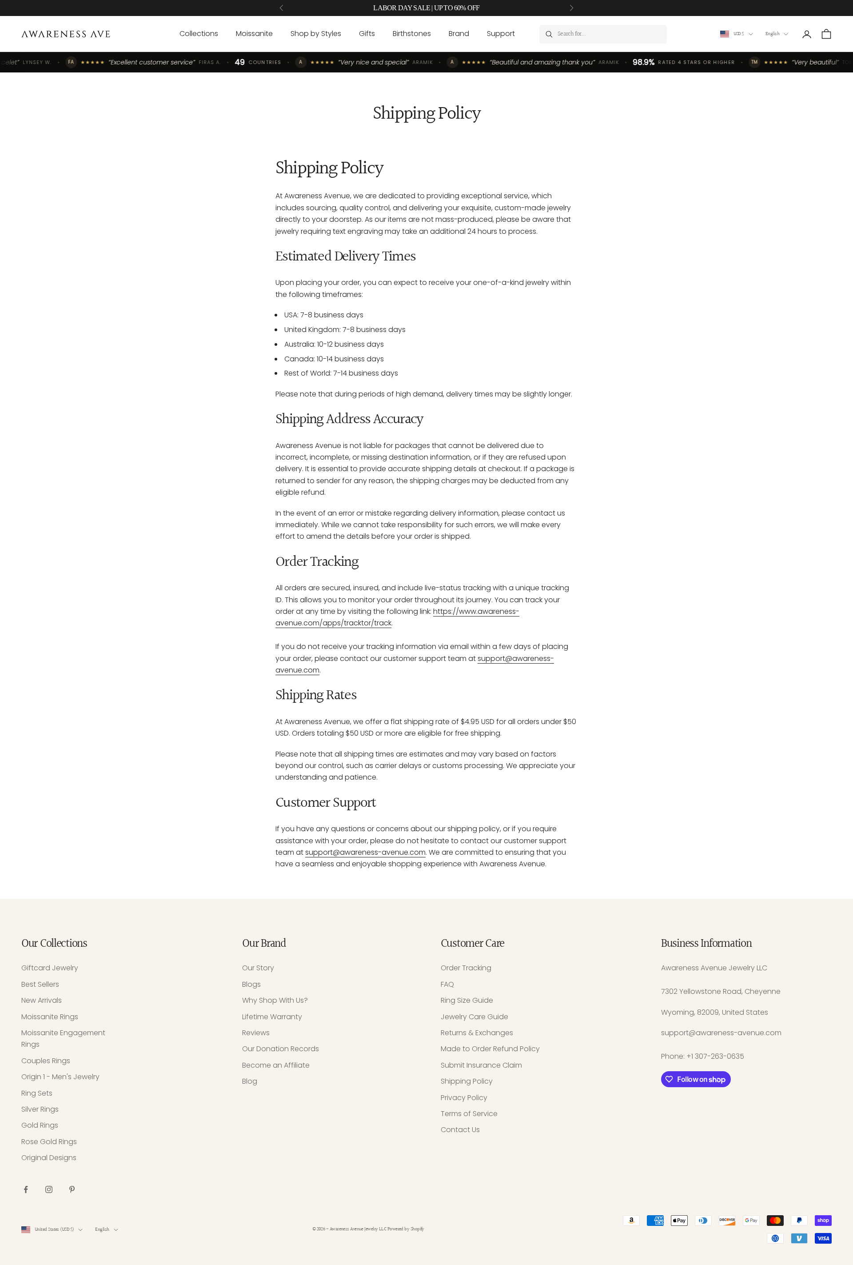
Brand (459, 33)
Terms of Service (469, 1114)
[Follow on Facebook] (25, 1189)
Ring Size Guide (467, 1000)
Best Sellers (40, 984)
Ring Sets (36, 1093)
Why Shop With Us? (275, 1000)
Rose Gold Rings (49, 1142)
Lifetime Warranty (272, 1017)
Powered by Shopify (405, 1229)
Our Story (258, 968)
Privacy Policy (464, 1098)
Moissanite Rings (49, 1017)
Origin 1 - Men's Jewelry (60, 1077)
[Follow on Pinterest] (72, 1189)
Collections (198, 33)
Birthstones (412, 33)
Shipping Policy (467, 1081)
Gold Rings (39, 1125)
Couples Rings (45, 1061)
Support (501, 33)
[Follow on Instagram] (48, 1189)
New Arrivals (41, 1000)
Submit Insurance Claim (481, 1065)
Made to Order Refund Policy (490, 1049)
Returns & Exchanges (477, 1033)
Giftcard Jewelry (49, 968)
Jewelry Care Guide (474, 1017)
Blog (249, 1081)
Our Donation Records (280, 1049)
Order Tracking (466, 968)
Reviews (256, 1033)
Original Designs (48, 1158)
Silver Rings (40, 1109)
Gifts (367, 33)
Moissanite (254, 33)
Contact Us (460, 1130)
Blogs (251, 984)
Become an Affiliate (276, 1065)
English (772, 34)
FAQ (447, 984)
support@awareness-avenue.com (365, 852)
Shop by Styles (316, 33)
